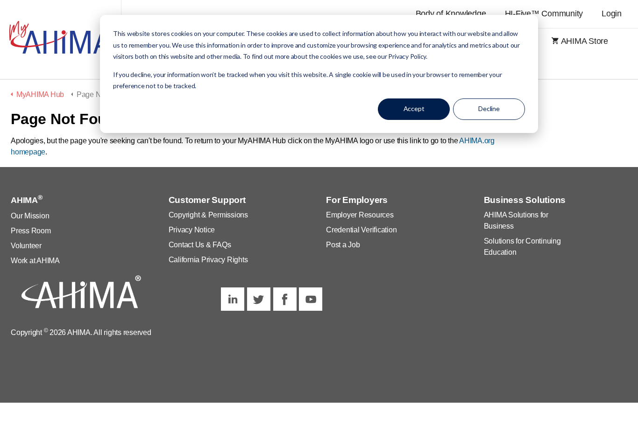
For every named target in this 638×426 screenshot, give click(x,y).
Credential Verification (361, 230)
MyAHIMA (60, 39)
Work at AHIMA (35, 261)
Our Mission (30, 216)
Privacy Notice (192, 230)
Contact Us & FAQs (200, 245)
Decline (489, 108)
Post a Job (343, 245)
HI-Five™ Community (544, 13)
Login (612, 13)
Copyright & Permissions (208, 215)
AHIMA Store (584, 41)
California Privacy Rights (208, 260)
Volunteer (26, 246)
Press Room (31, 231)
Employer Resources (360, 215)
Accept (414, 108)
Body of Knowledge (451, 13)
